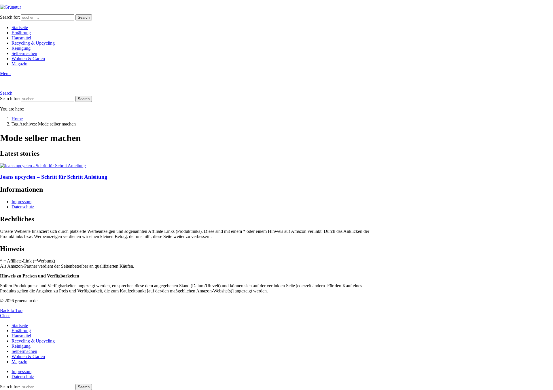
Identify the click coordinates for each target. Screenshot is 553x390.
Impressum (21, 201)
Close (5, 315)
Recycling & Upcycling (33, 43)
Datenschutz (23, 206)
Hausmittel (21, 37)
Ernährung (21, 32)
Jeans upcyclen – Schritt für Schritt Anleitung (53, 177)
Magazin (19, 63)
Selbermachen (24, 53)
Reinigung (21, 48)
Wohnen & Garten (28, 58)
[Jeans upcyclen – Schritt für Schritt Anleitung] (189, 165)
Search (84, 17)
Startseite (20, 27)
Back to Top (11, 310)
